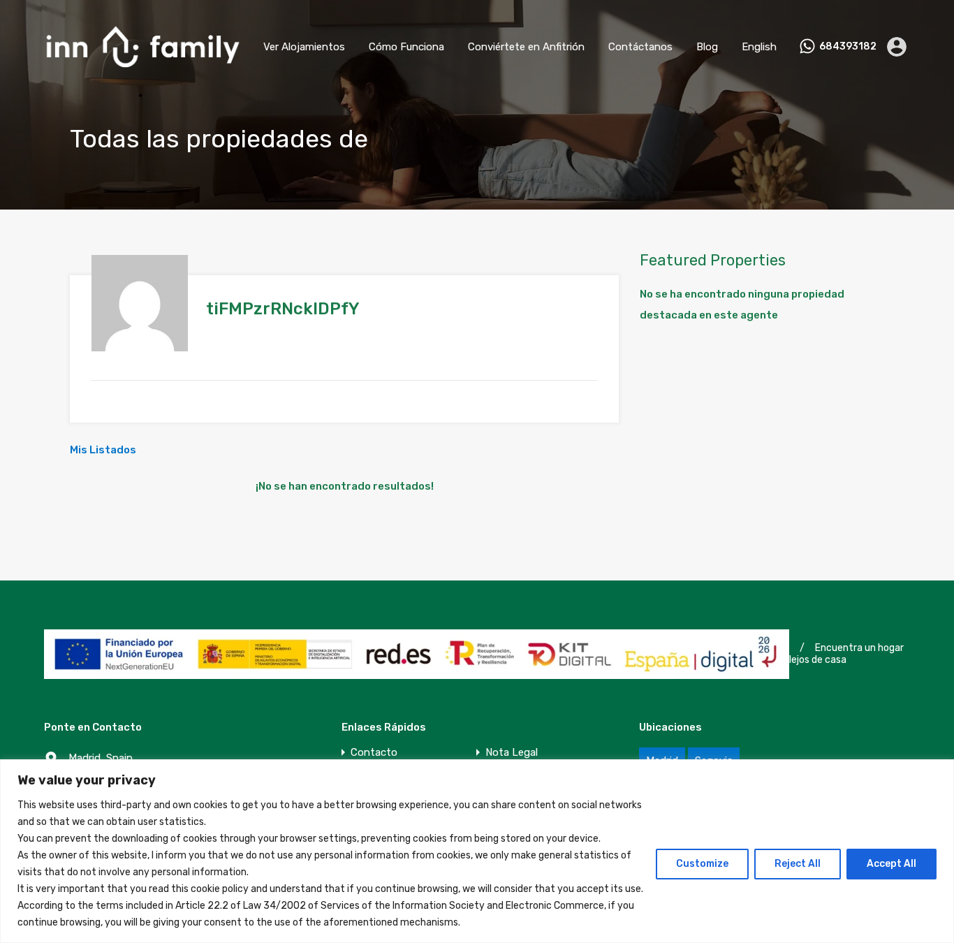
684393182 (847, 46)
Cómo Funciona (406, 47)
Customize (702, 864)
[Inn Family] (142, 73)
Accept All (891, 864)
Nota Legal (511, 752)
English (759, 47)
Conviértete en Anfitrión (526, 47)
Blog (707, 47)
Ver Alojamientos (304, 47)
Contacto (374, 752)
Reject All (798, 864)
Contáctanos (640, 47)
